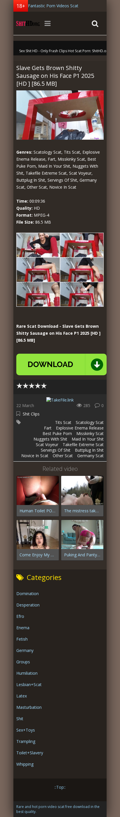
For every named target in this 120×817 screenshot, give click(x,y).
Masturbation (29, 707)
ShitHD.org (28, 23)
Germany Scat (90, 455)
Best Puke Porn (57, 433)
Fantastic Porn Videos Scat (53, 5)
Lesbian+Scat (29, 684)
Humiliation (27, 673)
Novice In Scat (34, 455)
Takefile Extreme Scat (83, 444)
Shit (19, 718)
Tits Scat (63, 422)
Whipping (24, 764)
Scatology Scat (90, 422)
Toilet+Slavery (29, 752)
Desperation (28, 605)
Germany (24, 650)
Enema (22, 627)
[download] (61, 364)
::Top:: (60, 787)
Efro (20, 616)
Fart (48, 428)
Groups (23, 662)
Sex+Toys (25, 730)
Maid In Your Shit (88, 439)
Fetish (22, 639)
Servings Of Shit (55, 450)
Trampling (25, 741)
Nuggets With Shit (50, 439)
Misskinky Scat (90, 433)
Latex (21, 696)
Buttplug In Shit (89, 450)
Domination (27, 593)
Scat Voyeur (47, 444)
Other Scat (63, 455)
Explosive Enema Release (80, 428)
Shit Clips (31, 414)
